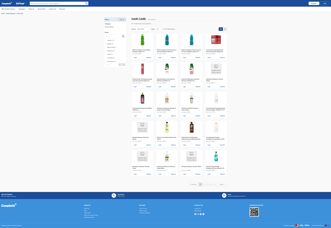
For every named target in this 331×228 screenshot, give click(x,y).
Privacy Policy (143, 210)
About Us (31, 9)
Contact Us (197, 208)
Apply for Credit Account (91, 215)
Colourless (111, 58)
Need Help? (87, 213)
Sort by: (133, 29)
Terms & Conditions (144, 213)
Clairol (110, 54)
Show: (153, 29)
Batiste (110, 44)
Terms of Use (143, 208)
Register (148, 57)
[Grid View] (221, 29)
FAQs (85, 210)
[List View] (225, 29)
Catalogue (22, 9)
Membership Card (89, 217)
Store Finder (197, 210)
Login (135, 57)
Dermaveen (111, 61)
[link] (314, 3)
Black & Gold (111, 47)
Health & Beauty (109, 27)
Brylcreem (111, 51)
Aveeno (110, 40)
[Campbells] (7, 3)
